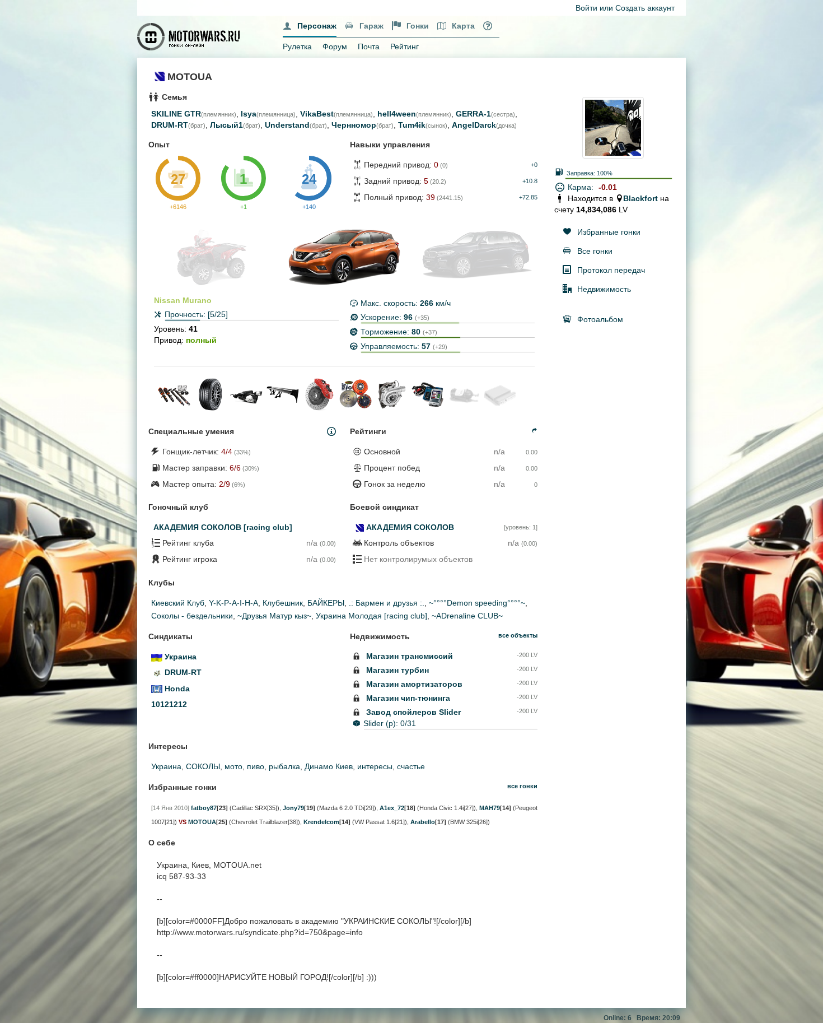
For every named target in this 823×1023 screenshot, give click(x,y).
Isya (248, 113)
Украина (166, 766)
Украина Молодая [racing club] (371, 615)
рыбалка (284, 766)
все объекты (517, 635)
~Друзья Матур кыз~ (274, 615)
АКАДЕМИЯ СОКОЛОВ (410, 527)
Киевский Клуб (177, 602)
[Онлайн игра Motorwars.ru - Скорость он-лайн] (189, 35)
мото (233, 766)
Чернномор (353, 124)
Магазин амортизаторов (414, 684)
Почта (369, 46)
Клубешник (283, 602)
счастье (411, 766)
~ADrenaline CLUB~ (467, 615)
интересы (374, 766)
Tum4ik (411, 124)
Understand (287, 124)
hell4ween (396, 113)
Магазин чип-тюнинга (408, 698)
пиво (255, 766)
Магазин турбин (397, 670)
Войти (586, 7)
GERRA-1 (473, 113)
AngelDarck (474, 124)
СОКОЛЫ (203, 766)
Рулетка (297, 46)
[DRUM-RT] (156, 672)
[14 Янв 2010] (170, 808)
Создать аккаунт (645, 7)
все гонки (522, 786)
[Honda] (156, 688)
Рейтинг (404, 46)
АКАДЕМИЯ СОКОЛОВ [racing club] (222, 527)
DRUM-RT (169, 124)
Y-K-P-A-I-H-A (233, 602)
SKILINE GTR (176, 113)
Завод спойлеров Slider (413, 712)
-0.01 (607, 187)
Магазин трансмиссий (409, 656)
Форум (334, 46)
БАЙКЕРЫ (325, 602)
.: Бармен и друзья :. (386, 602)
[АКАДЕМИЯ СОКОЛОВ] (358, 527)
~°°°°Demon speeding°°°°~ (477, 602)
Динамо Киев (329, 766)
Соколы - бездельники (192, 615)
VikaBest (317, 113)
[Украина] (156, 656)
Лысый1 (226, 124)
